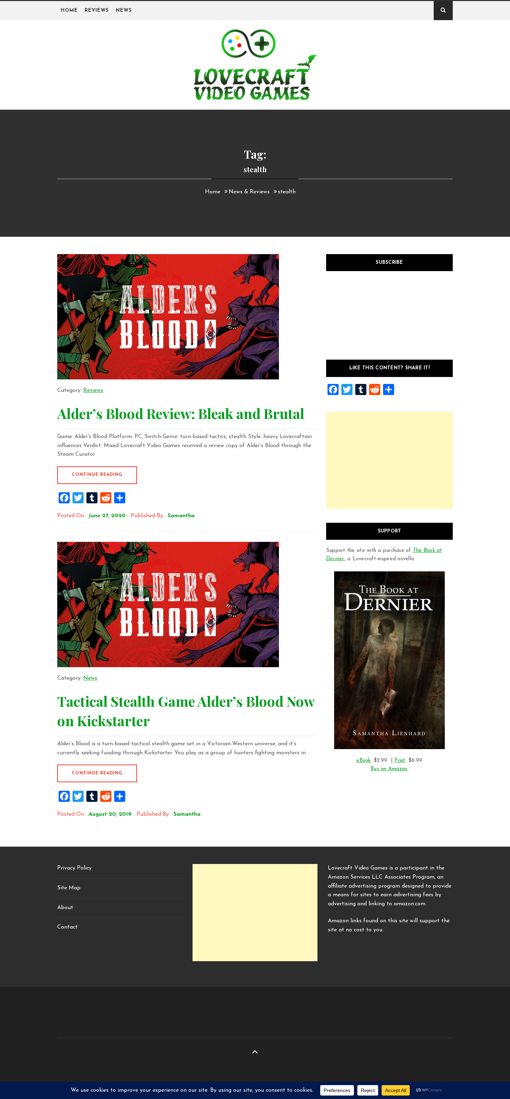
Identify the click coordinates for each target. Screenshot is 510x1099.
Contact (67, 927)
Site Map (68, 888)
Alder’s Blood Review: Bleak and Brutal (180, 413)
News (124, 10)
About (65, 908)
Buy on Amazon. (389, 769)
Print (399, 760)
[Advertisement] (389, 460)
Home (69, 10)
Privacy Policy (74, 868)
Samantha (181, 516)
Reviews (97, 10)
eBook (363, 760)
